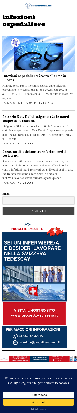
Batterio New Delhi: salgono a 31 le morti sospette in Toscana (35, 119)
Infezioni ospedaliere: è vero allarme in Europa (34, 78)
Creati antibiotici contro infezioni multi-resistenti (34, 154)
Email (6, 193)
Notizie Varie (25, 143)
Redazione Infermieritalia (37, 103)
